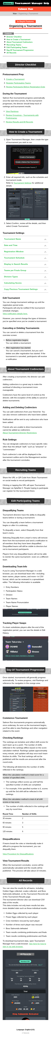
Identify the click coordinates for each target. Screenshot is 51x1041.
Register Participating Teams (18, 83)
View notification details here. (15, 314)
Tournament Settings (22, 183)
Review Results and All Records (19, 122)
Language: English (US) (25, 1030)
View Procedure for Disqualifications (18, 854)
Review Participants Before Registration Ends (25, 87)
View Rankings (12, 111)
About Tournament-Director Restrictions (20, 433)
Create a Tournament (15, 79)
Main (15, 14)
